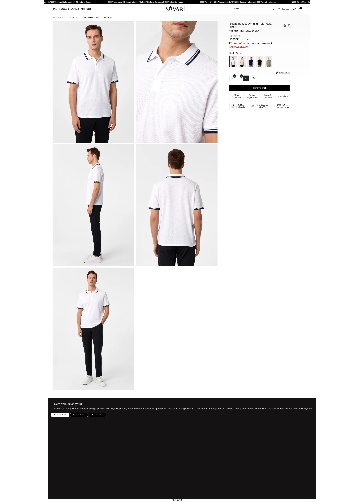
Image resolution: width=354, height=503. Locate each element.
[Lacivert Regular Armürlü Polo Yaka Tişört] (251, 61)
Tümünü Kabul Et (60, 415)
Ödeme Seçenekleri (252, 96)
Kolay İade (283, 96)
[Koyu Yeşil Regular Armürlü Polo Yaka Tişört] (268, 61)
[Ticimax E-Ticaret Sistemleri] (177, 500)
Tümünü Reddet (79, 415)
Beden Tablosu (284, 73)
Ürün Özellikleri (236, 96)
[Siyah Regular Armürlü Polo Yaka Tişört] (259, 61)
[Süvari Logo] (175, 9)
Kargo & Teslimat (267, 96)
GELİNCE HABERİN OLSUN (234, 76)
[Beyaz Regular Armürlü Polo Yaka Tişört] (233, 61)
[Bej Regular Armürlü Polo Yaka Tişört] (242, 61)
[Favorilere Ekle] (289, 25)
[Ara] (273, 9)
